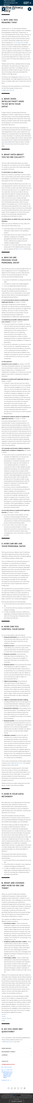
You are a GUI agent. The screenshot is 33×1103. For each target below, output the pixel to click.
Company (5, 1055)
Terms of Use (26, 77)
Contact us (5, 1080)
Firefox (4, 1016)
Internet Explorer (7, 1018)
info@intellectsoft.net (8, 90)
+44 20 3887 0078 (7, 1070)
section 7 (20, 249)
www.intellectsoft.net (19, 42)
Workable (7, 144)
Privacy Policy (16, 1099)
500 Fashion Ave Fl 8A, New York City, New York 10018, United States (7, 1074)
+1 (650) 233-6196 (7, 1067)
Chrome (4, 1014)
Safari (3, 1020)
